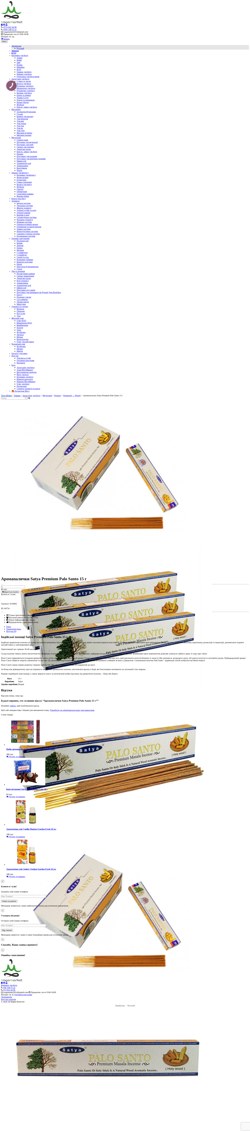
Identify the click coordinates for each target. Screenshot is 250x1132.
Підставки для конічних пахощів (31, 159)
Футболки (21, 332)
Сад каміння (22, 299)
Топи (19, 330)
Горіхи (20, 248)
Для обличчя (22, 119)
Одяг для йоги (23, 384)
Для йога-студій (24, 358)
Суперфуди (22, 255)
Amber (19, 58)
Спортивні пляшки (25, 194)
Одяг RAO (21, 320)
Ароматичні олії (24, 163)
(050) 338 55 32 (10, 29)
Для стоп (21, 130)
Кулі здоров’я (23, 281)
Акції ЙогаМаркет (25, 370)
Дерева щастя (23, 302)
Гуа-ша (20, 114)
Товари (17, 395)
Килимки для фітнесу (26, 175)
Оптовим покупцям (25, 360)
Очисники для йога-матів (28, 76)
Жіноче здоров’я (24, 208)
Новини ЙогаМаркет (26, 382)
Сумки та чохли (24, 81)
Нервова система (24, 222)
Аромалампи (22, 166)
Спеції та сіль (23, 257)
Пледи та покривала (26, 100)
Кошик (6, 39)
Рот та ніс (21, 313)
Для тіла (20, 126)
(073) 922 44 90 (10, 27)
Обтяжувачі (22, 191)
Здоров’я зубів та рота (26, 210)
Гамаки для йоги (24, 72)
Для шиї (20, 121)
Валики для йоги (24, 93)
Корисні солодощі (25, 262)
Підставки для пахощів (27, 156)
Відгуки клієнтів (8, 999)
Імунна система (23, 203)
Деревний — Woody (72, 395)
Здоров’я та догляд (19, 306)
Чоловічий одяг (18, 344)
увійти (13, 706)
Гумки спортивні (24, 182)
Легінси (20, 335)
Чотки (19, 170)
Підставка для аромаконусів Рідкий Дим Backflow (39, 292)
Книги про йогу (18, 198)
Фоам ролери (22, 177)
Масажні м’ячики (24, 133)
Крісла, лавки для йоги (27, 107)
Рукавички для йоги (26, 91)
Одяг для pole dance (25, 342)
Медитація (16, 137)
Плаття (20, 328)
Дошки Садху (23, 98)
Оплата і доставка (19, 353)
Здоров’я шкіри (23, 213)
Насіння (20, 250)
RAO (19, 69)
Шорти (20, 351)
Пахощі (20, 154)
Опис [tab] (8, 627)
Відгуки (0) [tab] (11, 631)
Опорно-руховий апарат (27, 224)
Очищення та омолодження (29, 227)
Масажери (16, 109)
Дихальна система (25, 206)
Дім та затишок (18, 271)
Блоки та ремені (24, 95)
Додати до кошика (11, 592)
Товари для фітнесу (20, 173)
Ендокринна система (26, 236)
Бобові (20, 243)
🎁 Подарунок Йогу (20, 391)
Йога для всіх (23, 374)
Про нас (15, 356)
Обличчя (20, 311)
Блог (13, 365)
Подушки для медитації (27, 142)
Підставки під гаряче (26, 290)
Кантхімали (22, 168)
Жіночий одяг (17, 318)
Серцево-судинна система (28, 234)
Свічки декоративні (25, 276)
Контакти (21, 363)
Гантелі (20, 189)
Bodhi (19, 60)
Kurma (19, 65)
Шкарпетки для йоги (26, 88)
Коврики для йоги (9, 985)
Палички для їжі (24, 297)
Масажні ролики (24, 135)
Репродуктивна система (27, 231)
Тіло (19, 316)
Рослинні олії (23, 241)
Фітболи (20, 105)
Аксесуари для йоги (20, 79)
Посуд (19, 295)
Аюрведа (15, 201)
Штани (20, 337)
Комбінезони (22, 325)
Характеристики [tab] (13, 629)
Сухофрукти (22, 252)
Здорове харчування (20, 238)
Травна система (23, 229)
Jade (18, 62)
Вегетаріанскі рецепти (27, 372)
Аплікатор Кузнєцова (26, 112)
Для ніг (20, 128)
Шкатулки (21, 304)
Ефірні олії (21, 161)
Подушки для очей (25, 145)
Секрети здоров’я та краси (28, 389)
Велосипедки (23, 339)
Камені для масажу (25, 116)
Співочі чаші (22, 140)
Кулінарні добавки (25, 259)
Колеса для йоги (24, 84)
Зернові (20, 245)
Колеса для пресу (24, 184)
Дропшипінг (6, 997)
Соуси (19, 269)
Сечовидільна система (26, 217)
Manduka (20, 67)
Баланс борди (23, 102)
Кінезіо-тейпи (23, 196)
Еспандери (21, 180)
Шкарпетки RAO (24, 323)
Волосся (20, 309)
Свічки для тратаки (25, 147)
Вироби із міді (23, 215)
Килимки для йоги (19, 55)
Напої (19, 264)
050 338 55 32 (9, 988)
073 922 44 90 (9, 990)
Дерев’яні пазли (24, 149)
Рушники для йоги (25, 86)
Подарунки (22, 386)
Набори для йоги (24, 74)
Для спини (21, 123)
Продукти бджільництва (27, 267)
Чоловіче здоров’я (25, 220)
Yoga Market (6, 395)
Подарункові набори (26, 274)
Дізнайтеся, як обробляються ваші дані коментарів (72, 710)
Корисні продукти (25, 379)
